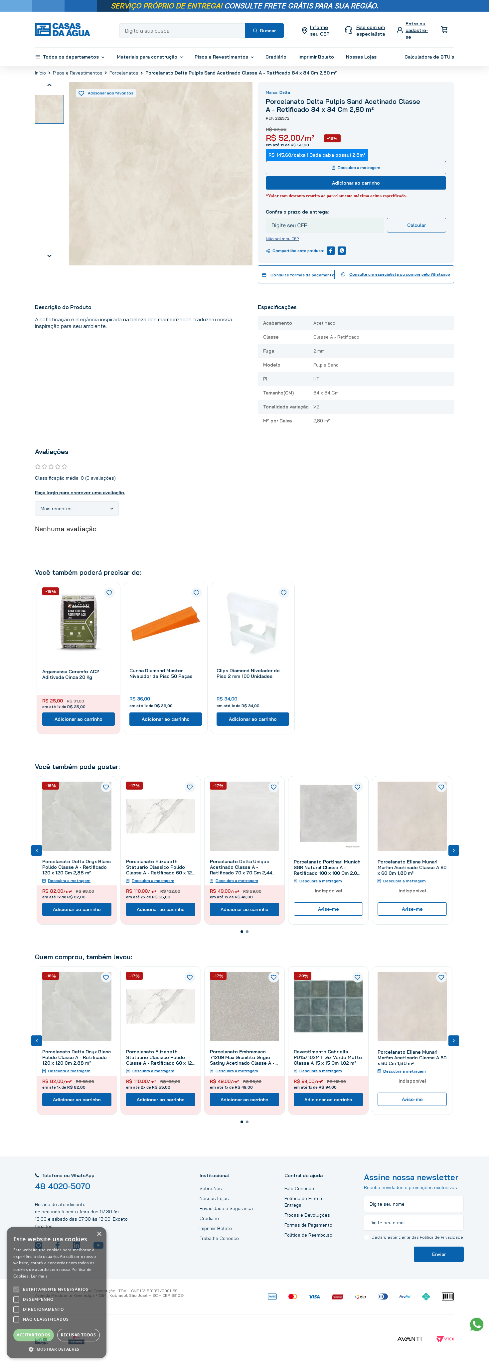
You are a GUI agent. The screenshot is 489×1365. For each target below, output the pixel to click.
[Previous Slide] (36, 850)
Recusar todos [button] (78, 1335)
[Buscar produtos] (264, 30)
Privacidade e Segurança (226, 1208)
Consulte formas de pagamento (302, 275)
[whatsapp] (342, 250)
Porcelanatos (123, 73)
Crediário (209, 1218)
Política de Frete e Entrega (304, 1201)
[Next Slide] (453, 850)
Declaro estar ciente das (417, 1237)
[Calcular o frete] (416, 225)
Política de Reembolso (308, 1235)
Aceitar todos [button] (33, 1335)
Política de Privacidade (441, 1237)
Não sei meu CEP (282, 238)
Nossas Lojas (214, 1198)
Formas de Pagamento (308, 1225)
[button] (242, 931)
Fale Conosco (299, 1188)
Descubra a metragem (359, 167)
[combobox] (201, 30)
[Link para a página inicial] (40, 72)
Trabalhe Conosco (219, 1238)
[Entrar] (413, 30)
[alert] (56, 1292)
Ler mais (39, 1276)
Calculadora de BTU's (429, 57)
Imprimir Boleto (216, 1228)
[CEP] (325, 220)
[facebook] (331, 250)
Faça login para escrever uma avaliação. (80, 493)
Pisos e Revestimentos (77, 73)
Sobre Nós (211, 1188)
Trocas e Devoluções (307, 1215)
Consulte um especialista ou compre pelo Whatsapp (399, 274)
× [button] (98, 1234)
